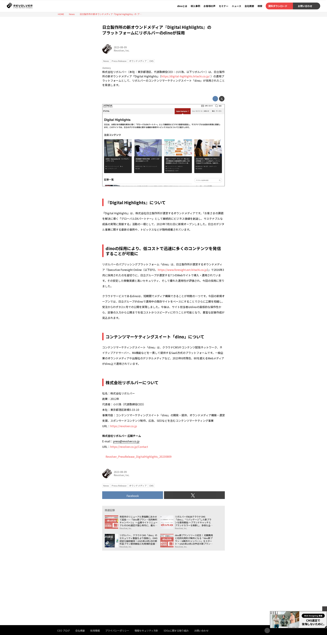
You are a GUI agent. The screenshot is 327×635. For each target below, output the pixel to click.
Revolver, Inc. (121, 50)
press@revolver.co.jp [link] (126, 441)
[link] (126, 441)
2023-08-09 (120, 47)
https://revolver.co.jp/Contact (129, 447)
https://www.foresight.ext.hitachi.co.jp (182, 270)
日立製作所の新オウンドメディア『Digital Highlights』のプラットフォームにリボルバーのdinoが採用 (156, 30)
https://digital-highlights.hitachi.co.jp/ (185, 76)
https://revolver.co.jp (123, 426)
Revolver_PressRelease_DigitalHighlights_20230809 (139, 456)
